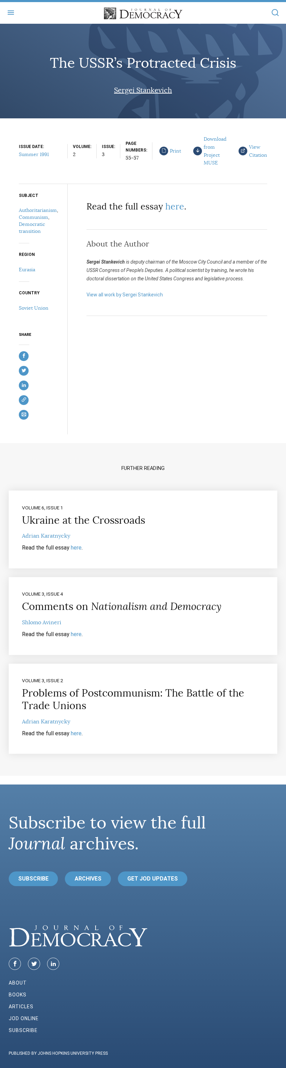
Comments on (121, 606)
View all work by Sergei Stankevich (124, 294)
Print (175, 151)
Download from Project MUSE (215, 151)
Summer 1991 (34, 154)
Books (18, 994)
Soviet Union (33, 308)
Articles (21, 1006)
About (18, 983)
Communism (33, 217)
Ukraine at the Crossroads (83, 520)
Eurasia (27, 269)
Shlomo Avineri (41, 622)
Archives (88, 878)
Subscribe (33, 878)
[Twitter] (34, 964)
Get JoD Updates (152, 878)
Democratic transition (32, 227)
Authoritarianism (38, 210)
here (174, 206)
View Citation (258, 151)
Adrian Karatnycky (46, 535)
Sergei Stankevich (143, 90)
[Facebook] (15, 964)
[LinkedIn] (53, 964)
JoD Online (24, 1018)
